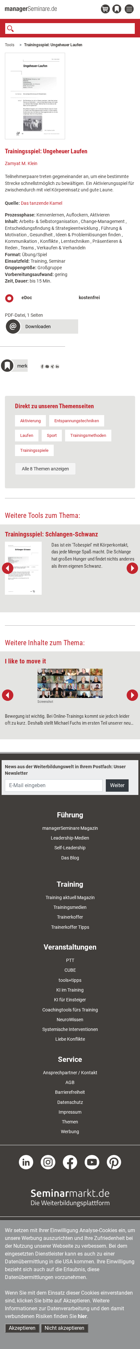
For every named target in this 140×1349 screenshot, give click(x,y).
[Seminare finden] (70, 1197)
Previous (8, 568)
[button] (41, 327)
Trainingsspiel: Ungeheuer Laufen (53, 45)
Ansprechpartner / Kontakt (70, 1072)
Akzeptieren (22, 1328)
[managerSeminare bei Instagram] (48, 1161)
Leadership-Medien (70, 838)
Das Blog (70, 857)
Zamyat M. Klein (21, 163)
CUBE (70, 970)
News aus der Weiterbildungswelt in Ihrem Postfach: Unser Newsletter (65, 770)
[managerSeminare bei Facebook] (70, 1161)
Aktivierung (30, 420)
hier (82, 1316)
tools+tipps (70, 980)
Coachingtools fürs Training (70, 1009)
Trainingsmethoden (88, 435)
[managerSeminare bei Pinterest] (114, 1161)
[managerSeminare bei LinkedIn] (26, 1161)
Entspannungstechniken (76, 420)
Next (132, 568)
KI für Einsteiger (70, 999)
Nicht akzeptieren (64, 1328)
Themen (70, 1121)
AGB (70, 1082)
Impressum (70, 1112)
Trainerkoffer (70, 917)
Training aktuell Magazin (70, 897)
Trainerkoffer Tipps (70, 927)
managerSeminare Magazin (70, 828)
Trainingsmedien (70, 907)
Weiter (117, 785)
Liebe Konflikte (70, 1039)
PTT (70, 960)
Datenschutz (70, 1102)
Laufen (26, 435)
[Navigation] (130, 9)
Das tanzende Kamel (41, 203)
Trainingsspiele (34, 450)
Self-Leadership (70, 847)
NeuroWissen (70, 1019)
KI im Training (70, 990)
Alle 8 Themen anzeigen (45, 468)
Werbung (70, 1131)
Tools (9, 45)
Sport (52, 435)
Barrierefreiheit (70, 1092)
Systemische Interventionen (70, 1029)
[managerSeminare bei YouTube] (92, 1161)
